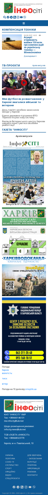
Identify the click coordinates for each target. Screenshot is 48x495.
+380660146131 (16, 417)
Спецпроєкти (12, 478)
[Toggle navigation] (24, 23)
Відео (8, 475)
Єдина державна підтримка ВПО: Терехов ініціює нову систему (20, 116)
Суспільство (11, 465)
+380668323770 (16, 437)
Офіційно (10, 471)
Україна (9, 455)
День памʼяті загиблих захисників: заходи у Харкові (20, 111)
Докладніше (29, 56)
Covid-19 (9, 462)
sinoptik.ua (30, 389)
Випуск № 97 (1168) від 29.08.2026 (24, 204)
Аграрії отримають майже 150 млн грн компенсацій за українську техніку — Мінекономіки (34, 45)
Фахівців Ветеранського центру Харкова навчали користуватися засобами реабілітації (23, 123)
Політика (10, 458)
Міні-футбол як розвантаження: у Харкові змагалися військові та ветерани (23, 102)
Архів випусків (38, 65)
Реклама (31, 471)
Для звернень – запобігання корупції (34, 458)
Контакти (32, 475)
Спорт (8, 468)
